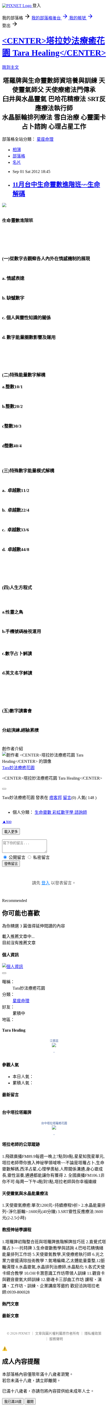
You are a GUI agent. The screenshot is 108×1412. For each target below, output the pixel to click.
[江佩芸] (54, 1045)
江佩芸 (54, 1040)
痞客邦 (55, 797)
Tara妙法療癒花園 (18, 767)
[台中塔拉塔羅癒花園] (54, 1128)
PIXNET (24, 1333)
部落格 (19, 156)
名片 (17, 162)
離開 (30, 1402)
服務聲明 (56, 1339)
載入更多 (11, 832)
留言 (67, 797)
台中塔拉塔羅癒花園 (54, 1123)
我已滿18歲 (12, 1402)
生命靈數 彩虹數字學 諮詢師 (61, 812)
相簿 (17, 150)
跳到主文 (10, 67)
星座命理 (45, 139)
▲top (7, 821)
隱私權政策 (92, 1333)
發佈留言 (11, 864)
